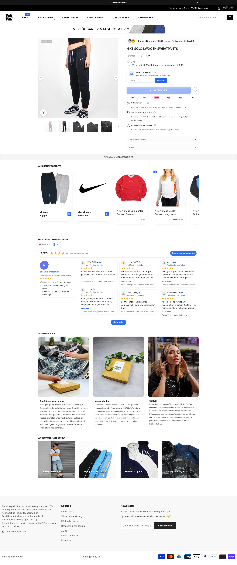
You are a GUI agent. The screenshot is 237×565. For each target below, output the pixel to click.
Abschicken (165, 525)
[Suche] (214, 17)
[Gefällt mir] (195, 90)
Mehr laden (118, 322)
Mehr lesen (126, 281)
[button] (40, 77)
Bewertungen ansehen (183, 253)
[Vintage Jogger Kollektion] (118, 29)
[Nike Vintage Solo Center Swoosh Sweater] (131, 187)
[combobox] (211, 17)
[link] (55, 195)
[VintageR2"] (3, 8)
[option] (118, 2)
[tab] (44, 244)
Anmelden (161, 80)
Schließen (197, 3)
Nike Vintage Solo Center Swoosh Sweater (130, 213)
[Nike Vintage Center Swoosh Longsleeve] (169, 187)
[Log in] (219, 8)
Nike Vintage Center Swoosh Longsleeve (165, 213)
